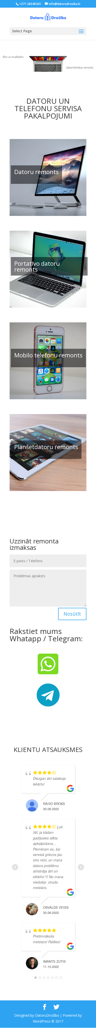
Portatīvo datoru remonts (37, 266)
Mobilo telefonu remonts (48, 355)
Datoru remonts (36, 172)
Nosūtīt (72, 613)
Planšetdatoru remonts (46, 447)
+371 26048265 (30, 4)
